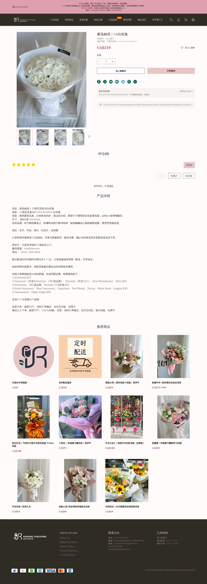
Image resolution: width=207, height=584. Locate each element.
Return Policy (67, 546)
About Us (65, 537)
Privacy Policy (67, 554)
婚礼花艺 (142, 19)
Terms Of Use (68, 532)
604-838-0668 (21, 7)
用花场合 (69, 19)
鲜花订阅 (98, 19)
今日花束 (54, 19)
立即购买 (171, 70)
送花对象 (83, 19)
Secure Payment (69, 550)
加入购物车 (121, 71)
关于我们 (156, 19)
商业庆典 (127, 19)
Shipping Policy (68, 542)
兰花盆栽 (113, 19)
